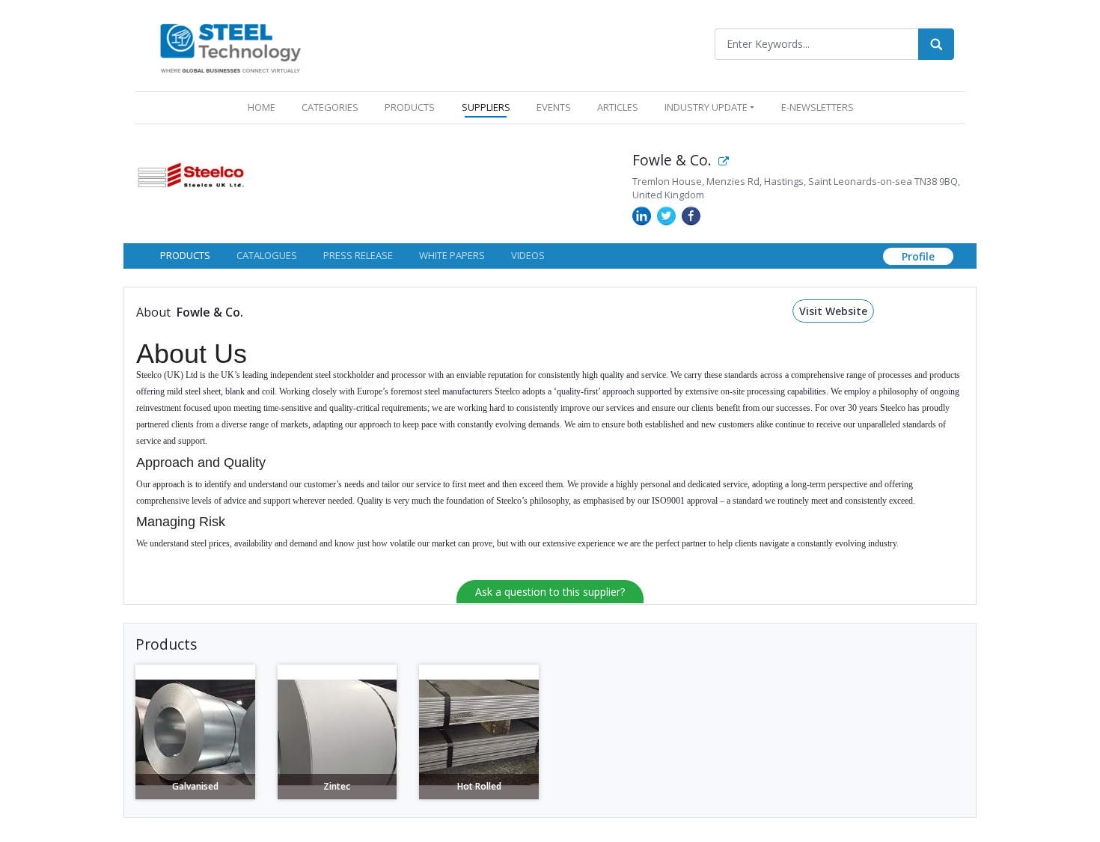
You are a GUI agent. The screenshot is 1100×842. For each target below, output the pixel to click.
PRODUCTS (410, 107)
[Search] (936, 44)
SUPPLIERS (486, 107)
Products (185, 255)
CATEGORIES (330, 107)
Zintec (336, 786)
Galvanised (195, 786)
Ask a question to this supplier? (550, 592)
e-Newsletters (817, 107)
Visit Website (833, 311)
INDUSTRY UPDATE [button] (706, 107)
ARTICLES (617, 107)
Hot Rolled (479, 786)
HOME (264, 107)
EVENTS (554, 107)
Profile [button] (918, 256)
